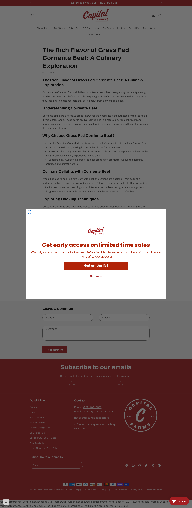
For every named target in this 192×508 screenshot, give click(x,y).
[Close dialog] (29, 212)
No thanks (96, 276)
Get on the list (96, 265)
